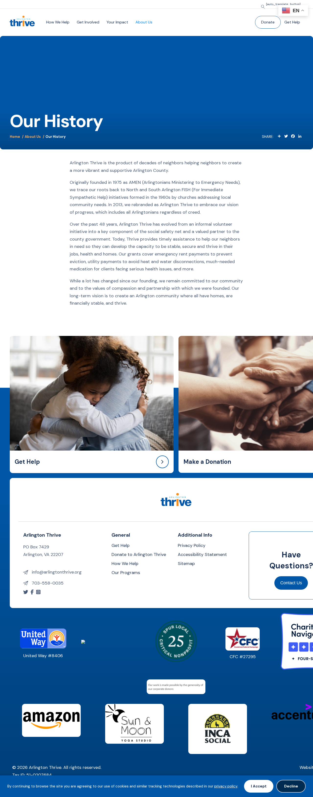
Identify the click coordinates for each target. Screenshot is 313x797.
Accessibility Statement (202, 554)
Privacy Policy (191, 545)
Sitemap (186, 563)
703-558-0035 (48, 583)
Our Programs (126, 573)
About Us (143, 22)
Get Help (292, 22)
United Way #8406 (43, 656)
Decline (291, 786)
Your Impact (117, 22)
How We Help (57, 22)
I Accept (259, 786)
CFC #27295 (243, 657)
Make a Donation (207, 461)
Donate (268, 22)
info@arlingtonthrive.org (57, 572)
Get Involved (88, 22)
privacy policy (225, 786)
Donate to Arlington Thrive (139, 554)
